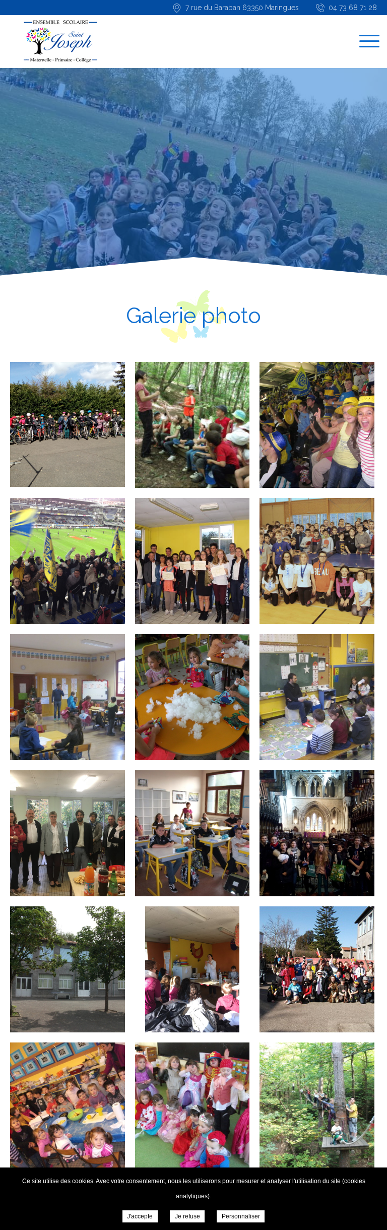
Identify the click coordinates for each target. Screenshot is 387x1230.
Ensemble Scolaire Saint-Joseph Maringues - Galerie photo (60, 41)
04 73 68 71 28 (353, 8)
